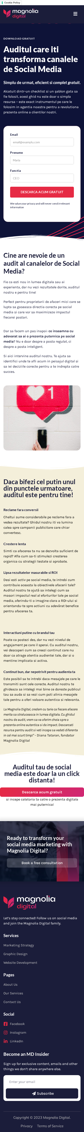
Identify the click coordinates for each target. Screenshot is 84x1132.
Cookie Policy (12, 2)
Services (11, 935)
